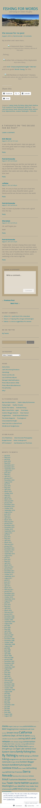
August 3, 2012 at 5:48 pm (9, 185)
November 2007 (9, 663)
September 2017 (9, 469)
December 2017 (9, 465)
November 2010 (9, 595)
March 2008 (8, 656)
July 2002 (7, 710)
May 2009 (7, 629)
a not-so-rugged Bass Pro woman (20, 321)
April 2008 (7, 654)
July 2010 (7, 603)
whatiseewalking (7, 789)
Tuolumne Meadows (18, 779)
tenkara (31, 776)
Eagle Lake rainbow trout (26, 748)
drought (5, 748)
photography (25, 765)
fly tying (25, 756)
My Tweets (5, 333)
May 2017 (7, 474)
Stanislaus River (17, 776)
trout (5, 779)
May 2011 (7, 584)
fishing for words (20, 8)
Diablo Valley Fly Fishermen (26, 402)
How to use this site (8, 375)
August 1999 (8, 714)
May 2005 (7, 703)
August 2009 (8, 623)
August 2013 (8, 533)
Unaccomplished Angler (9, 421)
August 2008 (8, 646)
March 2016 (8, 491)
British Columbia (20, 729)
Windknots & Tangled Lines (10, 426)
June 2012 (7, 559)
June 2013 (7, 537)
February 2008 (8, 657)
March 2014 (8, 520)
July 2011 (7, 580)
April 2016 (7, 489)
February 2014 (8, 522)
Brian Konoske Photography (23, 438)
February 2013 (8, 544)
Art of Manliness (7, 438)
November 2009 (9, 618)
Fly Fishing (21, 105)
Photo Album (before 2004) (10, 383)
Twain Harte (13, 783)
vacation (18, 111)
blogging (10, 729)
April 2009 (7, 631)
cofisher (5, 183)
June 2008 (7, 650)
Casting (11, 105)
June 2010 (7, 605)
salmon (8, 772)
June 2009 (7, 627)
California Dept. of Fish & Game (16, 735)
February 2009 (8, 635)
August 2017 (8, 471)
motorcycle (6, 762)
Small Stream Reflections (20, 415)
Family (15, 105)
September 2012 (9, 554)
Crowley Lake (6, 744)
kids (17, 759)
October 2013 (8, 529)
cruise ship (17, 744)
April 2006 (7, 699)
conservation (29, 741)
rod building (31, 768)
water (15, 786)
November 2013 (9, 527)
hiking (30, 109)
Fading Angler (6, 405)
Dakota (6, 321)
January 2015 (8, 503)
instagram (12, 759)
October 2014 (8, 508)
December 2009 (9, 616)
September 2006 (9, 690)
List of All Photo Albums (9, 377)
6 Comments (28, 36)
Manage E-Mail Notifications (10, 380)
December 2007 (9, 661)
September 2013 (9, 531)
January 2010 (8, 614)
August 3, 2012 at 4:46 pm (9, 161)
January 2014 (8, 523)
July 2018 (7, 459)
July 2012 (7, 557)
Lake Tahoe (22, 759)
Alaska (5, 726)
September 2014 (9, 510)
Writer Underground (20, 440)
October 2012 (8, 552)
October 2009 (8, 620)
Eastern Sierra (9, 751)
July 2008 (7, 648)
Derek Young (19, 69)
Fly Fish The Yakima (8, 408)
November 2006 (9, 686)
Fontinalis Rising (21, 408)
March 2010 (8, 610)
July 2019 (7, 455)
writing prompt (29, 789)
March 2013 (8, 542)
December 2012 (9, 548)
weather (22, 786)
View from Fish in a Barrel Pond (12, 423)
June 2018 (7, 461)
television (25, 776)
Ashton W (7, 316)
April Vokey (20, 726)
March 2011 (8, 588)
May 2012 (7, 561)
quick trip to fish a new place (21, 316)
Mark (30, 105)
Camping (32, 736)
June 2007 (7, 673)
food (30, 756)
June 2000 (7, 712)
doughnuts (31, 746)
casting (21, 738)
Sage (3, 772)
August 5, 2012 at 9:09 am (9, 223)
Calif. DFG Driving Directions (10, 370)
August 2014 (8, 512)
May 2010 (7, 606)
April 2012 (7, 563)
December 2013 (9, 525)
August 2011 (8, 578)
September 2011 (9, 576)
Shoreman (6, 221)
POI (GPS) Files (6, 388)
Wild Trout (28, 107)
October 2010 (8, 597)
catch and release (7, 109)
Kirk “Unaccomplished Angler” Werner (21, 67)
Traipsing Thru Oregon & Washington (22, 319)
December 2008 (9, 639)
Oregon (13, 762)
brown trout (13, 732)
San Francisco (17, 772)
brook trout (30, 729)
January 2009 (8, 637)
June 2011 (7, 582)
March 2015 (8, 499)
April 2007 (7, 676)
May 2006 (7, 697)
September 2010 (9, 599)
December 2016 (9, 480)
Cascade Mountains (12, 739)
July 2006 (7, 693)
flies (33, 751)
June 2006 (7, 695)
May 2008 (7, 652)
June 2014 (7, 514)
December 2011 (9, 571)
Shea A (6, 319)
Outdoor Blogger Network (10, 413)
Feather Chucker (18, 405)
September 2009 (9, 622)
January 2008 (8, 659)
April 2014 (7, 518)
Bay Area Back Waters (9, 402)
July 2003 (7, 708)
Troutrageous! (21, 418)
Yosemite (6, 791)
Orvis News (24, 410)
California (25, 732)
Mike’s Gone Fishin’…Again (10, 410)
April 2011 (7, 586)
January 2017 (8, 478)
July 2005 (7, 701)
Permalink (33, 111)
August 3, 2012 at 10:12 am (10, 141)
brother (4, 733)
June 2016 (7, 486)
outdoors (15, 764)
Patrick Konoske (17, 36)
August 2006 (8, 691)
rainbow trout (10, 768)
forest (35, 755)
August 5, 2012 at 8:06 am (9, 205)
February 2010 (8, 612)
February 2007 (8, 680)
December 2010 (9, 593)
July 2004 (7, 707)
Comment (28, 290)
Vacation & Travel (11, 107)
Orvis (17, 762)
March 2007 (8, 678)
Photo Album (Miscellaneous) (11, 385)
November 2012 (9, 550)
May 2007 (7, 674)
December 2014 (9, 505)
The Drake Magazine (8, 418)
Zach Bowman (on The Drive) (23, 443)
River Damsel (24, 413)
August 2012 (8, 556)
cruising (23, 744)
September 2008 (9, 644)
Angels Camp (12, 726)
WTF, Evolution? (7, 443)
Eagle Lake (12, 749)
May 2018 (7, 463)
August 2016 (8, 482)
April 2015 (7, 497)
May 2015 (7, 495)
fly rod (19, 755)
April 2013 (7, 540)
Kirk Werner (6, 139)
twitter (25, 783)
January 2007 (8, 682)
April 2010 (7, 608)
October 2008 (8, 642)
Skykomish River (10, 111)
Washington (20, 107)
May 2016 (7, 488)
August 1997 (8, 716)
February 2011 (8, 590)
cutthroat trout (29, 744)
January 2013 (8, 546)
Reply (4, 152)
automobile (28, 726)
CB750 (11, 742)
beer (4, 729)
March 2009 (8, 633)
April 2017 (7, 476)
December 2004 (9, 705)
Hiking (26, 105)
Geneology (5, 372)
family (15, 109)
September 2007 (9, 667)
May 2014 (7, 516)
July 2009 (7, 625)
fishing (20, 109)
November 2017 (9, 467)
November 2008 (9, 640)
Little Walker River (31, 759)
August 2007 (8, 669)
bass (34, 726)
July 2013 (7, 535)
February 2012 (8, 567)
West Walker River (32, 786)
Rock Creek (22, 768)
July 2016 (7, 484)
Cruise (12, 744)
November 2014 (9, 506)
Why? (3, 390)
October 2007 (8, 665)
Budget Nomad (6, 440)
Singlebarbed (6, 415)
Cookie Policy (11, 799)
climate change (18, 742)
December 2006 (9, 684)
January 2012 (8, 569)
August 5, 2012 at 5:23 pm (9, 241)
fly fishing (25, 109)
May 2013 (7, 539)
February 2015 (8, 501)
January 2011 (8, 591)
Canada (4, 739)
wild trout (18, 788)
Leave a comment (8, 132)
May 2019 (7, 457)
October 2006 (8, 688)
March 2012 (8, 565)
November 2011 (9, 572)
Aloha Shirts (6, 367)
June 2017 (7, 473)
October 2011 (8, 574)
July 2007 (7, 671)
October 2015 (8, 493)
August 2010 (8, 601)
